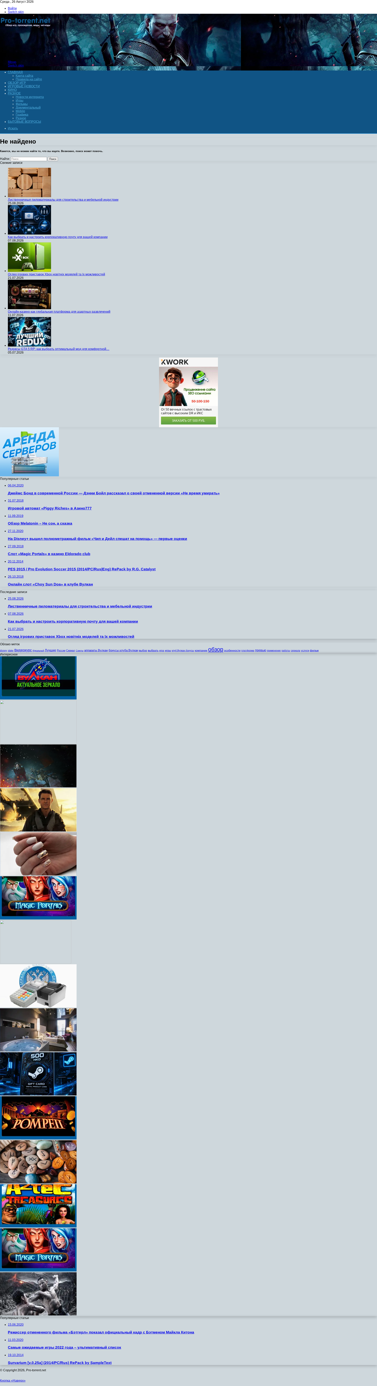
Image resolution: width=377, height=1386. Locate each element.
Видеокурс (23, 650)
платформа (247, 650)
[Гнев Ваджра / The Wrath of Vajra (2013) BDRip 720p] (38, 1314)
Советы (79, 650)
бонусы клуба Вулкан (123, 650)
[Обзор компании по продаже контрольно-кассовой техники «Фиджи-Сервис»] (38, 1006)
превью (260, 650)
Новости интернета (30, 97)
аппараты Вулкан (96, 650)
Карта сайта (24, 75)
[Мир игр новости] (26, 55)
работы (286, 650)
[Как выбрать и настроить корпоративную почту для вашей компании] (29, 233)
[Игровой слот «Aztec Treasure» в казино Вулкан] (38, 1226)
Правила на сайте (29, 79)
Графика (22, 114)
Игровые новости (24, 86)
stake (11, 650)
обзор (215, 649)
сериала (295, 650)
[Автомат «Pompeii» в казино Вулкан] (38, 1138)
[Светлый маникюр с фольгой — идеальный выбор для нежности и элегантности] (38, 874)
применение (274, 650)
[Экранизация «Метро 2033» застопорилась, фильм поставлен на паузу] (38, 786)
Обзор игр (17, 82)
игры (168, 650)
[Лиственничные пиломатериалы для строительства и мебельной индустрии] (29, 196)
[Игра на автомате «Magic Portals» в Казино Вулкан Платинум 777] (38, 918)
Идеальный (38, 650)
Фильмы (22, 104)
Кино (12, 90)
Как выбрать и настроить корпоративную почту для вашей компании (58, 237)
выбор (143, 650)
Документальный (28, 107)
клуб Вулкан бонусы (183, 650)
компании (201, 650)
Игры (19, 100)
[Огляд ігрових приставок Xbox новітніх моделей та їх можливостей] (29, 270)
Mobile (20, 111)
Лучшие (50, 650)
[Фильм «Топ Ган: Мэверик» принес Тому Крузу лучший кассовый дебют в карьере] (38, 830)
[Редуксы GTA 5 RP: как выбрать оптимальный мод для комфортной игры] (29, 345)
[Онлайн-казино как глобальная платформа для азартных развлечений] (29, 308)
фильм (314, 650)
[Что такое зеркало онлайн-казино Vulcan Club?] (38, 698)
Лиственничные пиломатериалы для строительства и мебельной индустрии (63, 199)
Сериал (70, 650)
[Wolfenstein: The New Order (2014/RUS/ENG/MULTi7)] (38, 742)
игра (161, 650)
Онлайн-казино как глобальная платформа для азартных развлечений (59, 311)
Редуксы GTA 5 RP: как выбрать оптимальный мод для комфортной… (58, 349)
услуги (305, 650)
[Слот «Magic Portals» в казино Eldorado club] (38, 1270)
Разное (14, 93)
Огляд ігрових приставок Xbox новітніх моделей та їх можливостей (56, 274)
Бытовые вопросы (24, 121)
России (61, 650)
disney (3, 650)
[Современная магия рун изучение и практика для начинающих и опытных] (38, 1182)
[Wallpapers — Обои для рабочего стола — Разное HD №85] (35, 962)
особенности (232, 650)
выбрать (153, 650)
